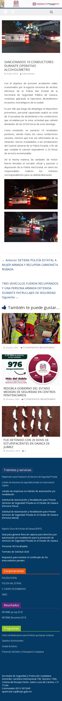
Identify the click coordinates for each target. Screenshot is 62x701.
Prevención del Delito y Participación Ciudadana (23, 652)
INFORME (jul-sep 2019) (12, 612)
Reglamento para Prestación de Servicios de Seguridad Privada (30, 477)
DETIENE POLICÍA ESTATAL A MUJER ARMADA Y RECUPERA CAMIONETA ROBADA (30, 264)
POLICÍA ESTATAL (9, 578)
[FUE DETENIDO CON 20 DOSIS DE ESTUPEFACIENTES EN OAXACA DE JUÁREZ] (31, 408)
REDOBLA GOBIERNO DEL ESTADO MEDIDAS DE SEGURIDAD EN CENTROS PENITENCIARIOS (29, 391)
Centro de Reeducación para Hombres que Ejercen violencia (28, 635)
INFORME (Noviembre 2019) (14, 617)
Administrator (28, 73)
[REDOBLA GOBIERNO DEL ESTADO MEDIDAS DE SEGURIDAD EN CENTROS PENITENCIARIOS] (31, 356)
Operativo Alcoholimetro (13, 640)
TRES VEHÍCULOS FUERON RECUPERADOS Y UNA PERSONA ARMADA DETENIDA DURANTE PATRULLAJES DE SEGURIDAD (30, 290)
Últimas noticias (13, 57)
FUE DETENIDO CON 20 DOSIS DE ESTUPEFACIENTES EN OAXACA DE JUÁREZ (26, 443)
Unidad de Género (9, 646)
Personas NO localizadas (15, 546)
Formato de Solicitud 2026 (15, 551)
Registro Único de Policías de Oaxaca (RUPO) (22, 528)
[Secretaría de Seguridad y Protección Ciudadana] (5, 11)
